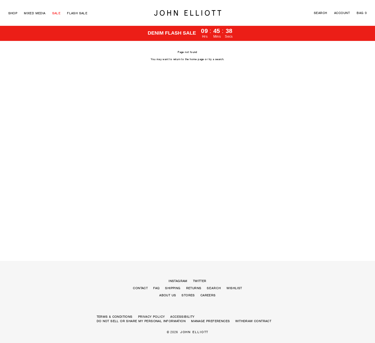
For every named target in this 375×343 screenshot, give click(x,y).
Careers (208, 295)
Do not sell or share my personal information (141, 321)
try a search (216, 59)
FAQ (156, 288)
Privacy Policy (151, 316)
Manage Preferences (210, 321)
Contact (140, 288)
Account (342, 13)
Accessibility (182, 316)
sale (56, 13)
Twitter (199, 281)
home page (197, 59)
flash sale (77, 13)
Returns (194, 288)
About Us (167, 295)
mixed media (34, 13)
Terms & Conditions (115, 316)
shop (13, 13)
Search (320, 13)
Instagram (178, 281)
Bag (362, 13)
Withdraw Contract (253, 321)
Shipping (172, 288)
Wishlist (234, 288)
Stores (188, 295)
